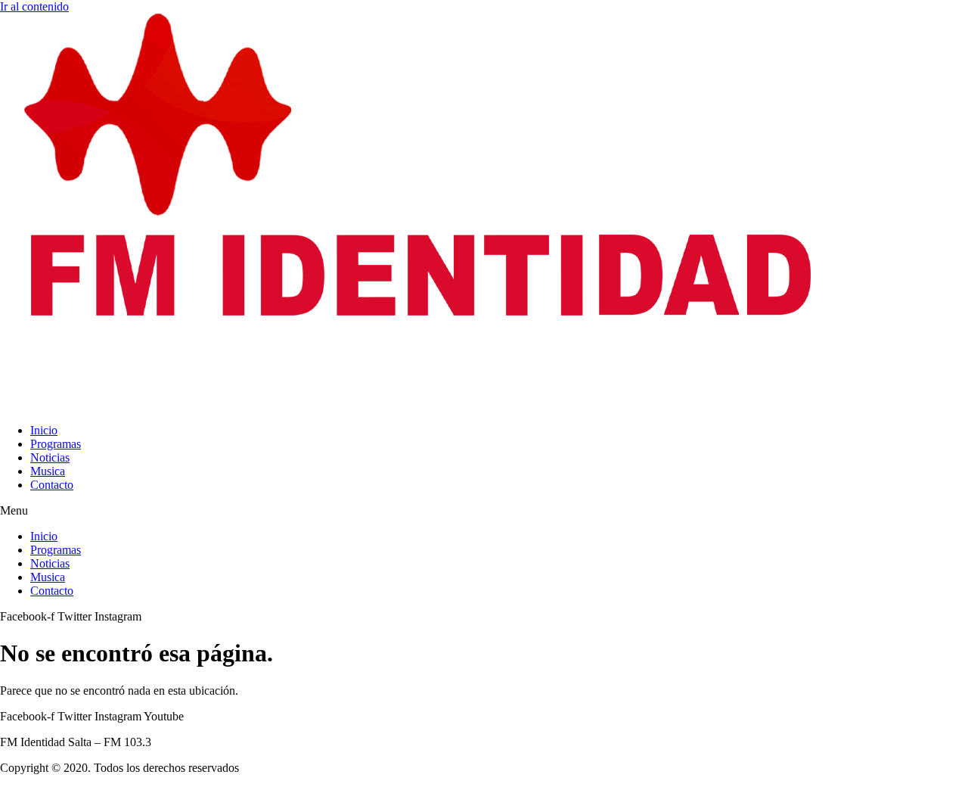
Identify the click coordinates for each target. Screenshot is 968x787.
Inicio (43, 430)
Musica (47, 471)
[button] (484, 511)
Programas (55, 443)
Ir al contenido (34, 6)
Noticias (50, 457)
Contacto (51, 484)
